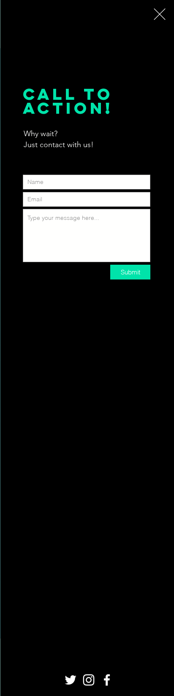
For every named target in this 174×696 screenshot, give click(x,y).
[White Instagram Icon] (88, 680)
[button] (160, 14)
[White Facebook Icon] (106, 680)
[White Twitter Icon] (70, 680)
